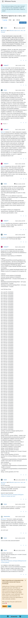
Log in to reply (23, 22)
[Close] (25, 580)
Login (9, 606)
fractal (5, 27)
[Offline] (2, 516)
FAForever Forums (10, 1)
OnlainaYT (6, 65)
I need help (5, 20)
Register (5, 606)
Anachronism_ (7, 516)
